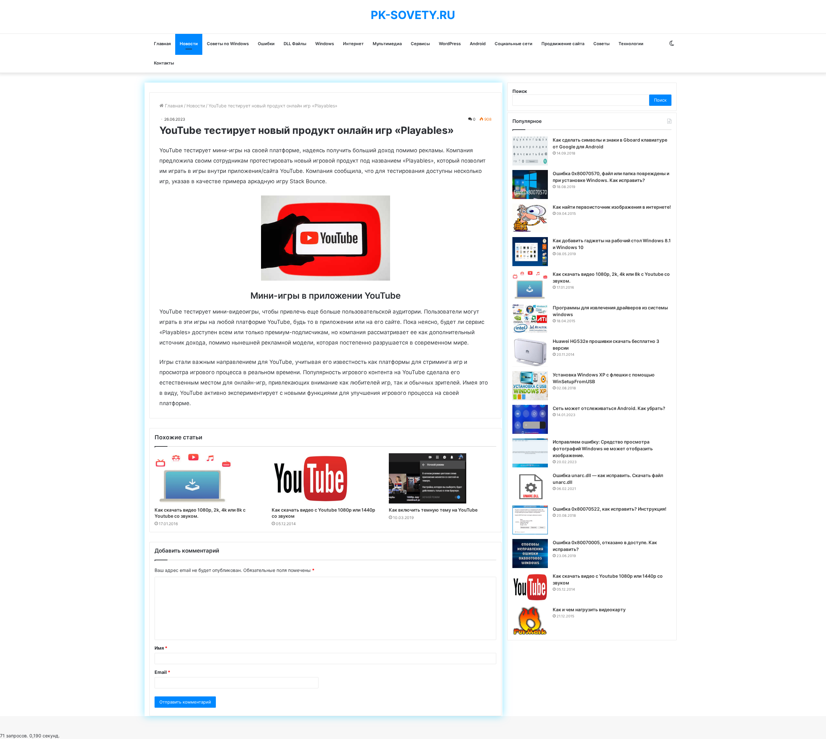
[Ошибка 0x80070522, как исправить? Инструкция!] (530, 519)
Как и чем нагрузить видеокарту (589, 609)
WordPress (450, 43)
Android (478, 43)
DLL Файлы (295, 43)
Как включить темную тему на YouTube (433, 510)
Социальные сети (513, 43)
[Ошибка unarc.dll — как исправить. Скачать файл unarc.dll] (530, 486)
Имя (161, 648)
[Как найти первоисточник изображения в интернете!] (530, 218)
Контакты (164, 62)
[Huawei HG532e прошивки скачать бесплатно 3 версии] (530, 352)
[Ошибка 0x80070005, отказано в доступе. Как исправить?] (530, 553)
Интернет (353, 43)
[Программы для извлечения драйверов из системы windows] (530, 318)
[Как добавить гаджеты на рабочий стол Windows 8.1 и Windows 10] (530, 251)
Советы (601, 43)
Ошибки (266, 43)
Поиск (519, 91)
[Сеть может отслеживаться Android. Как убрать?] (530, 419)
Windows (324, 43)
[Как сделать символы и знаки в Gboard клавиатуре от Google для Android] (530, 150)
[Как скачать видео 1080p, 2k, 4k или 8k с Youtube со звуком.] (208, 478)
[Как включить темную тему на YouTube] (442, 478)
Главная (162, 43)
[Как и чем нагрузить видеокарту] (530, 620)
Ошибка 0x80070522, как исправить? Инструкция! (609, 509)
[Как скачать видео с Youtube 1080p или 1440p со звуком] (325, 478)
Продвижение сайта (562, 43)
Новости (189, 43)
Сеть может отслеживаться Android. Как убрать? (609, 408)
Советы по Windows (228, 43)
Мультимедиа (387, 43)
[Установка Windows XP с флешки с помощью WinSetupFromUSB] (530, 385)
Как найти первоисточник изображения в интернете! (612, 207)
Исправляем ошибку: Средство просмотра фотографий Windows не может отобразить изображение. (603, 448)
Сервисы (420, 43)
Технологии (631, 43)
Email (162, 672)
